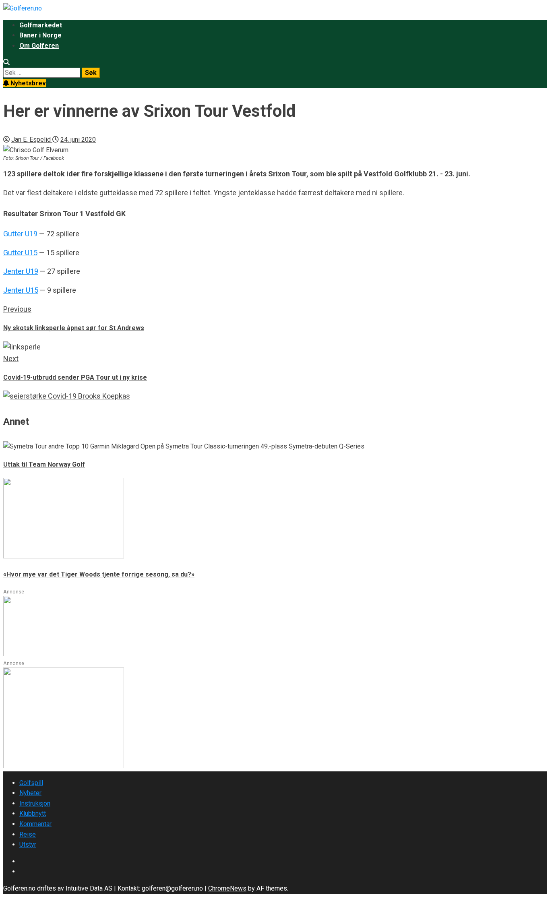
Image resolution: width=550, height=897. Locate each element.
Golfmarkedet (40, 25)
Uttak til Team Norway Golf (44, 464)
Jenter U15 (20, 290)
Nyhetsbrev (27, 83)
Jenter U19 (20, 271)
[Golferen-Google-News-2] (63, 766)
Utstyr (27, 844)
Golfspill (31, 783)
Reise (27, 834)
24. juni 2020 (78, 139)
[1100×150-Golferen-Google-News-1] (224, 654)
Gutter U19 (20, 233)
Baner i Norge (40, 35)
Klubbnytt (32, 813)
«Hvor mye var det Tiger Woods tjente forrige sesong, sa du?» (98, 574)
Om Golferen (39, 46)
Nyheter (30, 793)
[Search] (6, 62)
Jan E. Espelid (31, 139)
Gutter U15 (20, 252)
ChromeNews (227, 888)
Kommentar (35, 824)
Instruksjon (34, 803)
